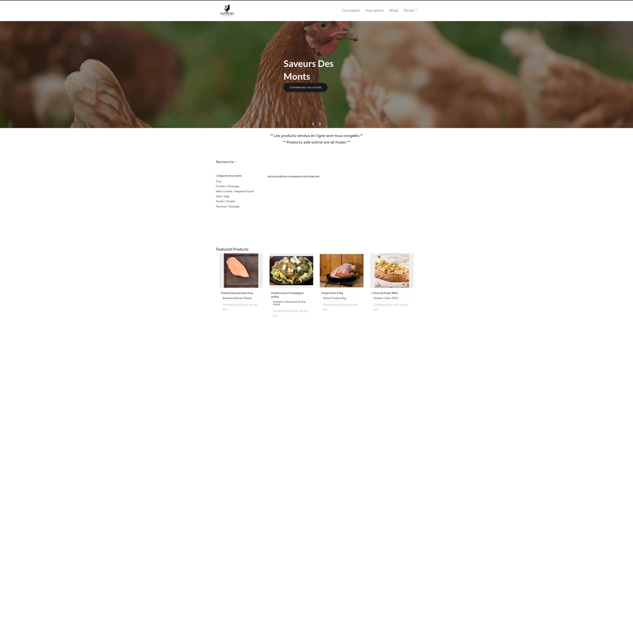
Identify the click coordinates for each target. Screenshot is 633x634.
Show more (225, 315)
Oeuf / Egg (222, 196)
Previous (216, 288)
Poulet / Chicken (225, 201)
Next (416, 288)
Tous (219, 181)
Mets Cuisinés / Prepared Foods (235, 191)
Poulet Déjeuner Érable (385, 292)
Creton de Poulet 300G (334, 292)
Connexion (351, 11)
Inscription (374, 11)
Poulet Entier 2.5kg (282, 292)
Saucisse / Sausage (227, 206)
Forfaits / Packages (227, 186)
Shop (393, 11)
